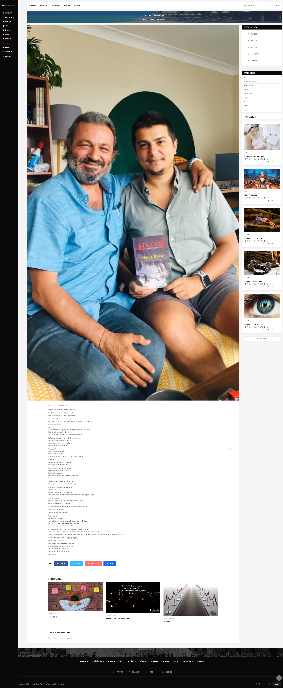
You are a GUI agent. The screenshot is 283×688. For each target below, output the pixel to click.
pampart (62, 684)
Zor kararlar (52, 617)
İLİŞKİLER (246, 98)
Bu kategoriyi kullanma (250, 81)
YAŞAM (152, 19)
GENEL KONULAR (249, 85)
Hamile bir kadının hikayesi (254, 157)
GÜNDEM (246, 89)
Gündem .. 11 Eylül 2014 (253, 281)
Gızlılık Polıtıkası (258, 684)
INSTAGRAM (255, 54)
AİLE (245, 77)
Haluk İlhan (53, 405)
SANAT (246, 102)
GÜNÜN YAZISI (248, 93)
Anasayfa (145, 19)
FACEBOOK (254, 34)
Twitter (78, 564)
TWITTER (254, 41)
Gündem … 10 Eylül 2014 (253, 238)
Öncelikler (167, 622)
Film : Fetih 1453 (250, 195)
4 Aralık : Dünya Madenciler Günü (118, 618)
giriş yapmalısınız (68, 638)
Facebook (62, 564)
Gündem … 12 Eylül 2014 (253, 324)
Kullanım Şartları (267, 684)
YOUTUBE (254, 47)
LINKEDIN (254, 60)
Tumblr (111, 564)
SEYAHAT (247, 106)
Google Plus (95, 564)
